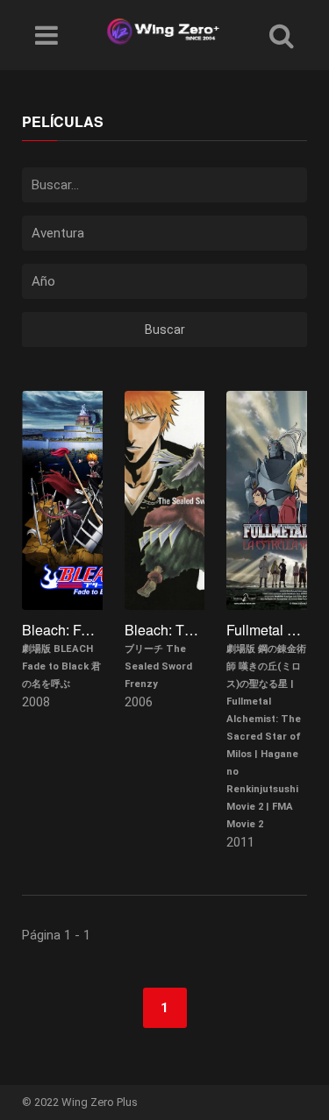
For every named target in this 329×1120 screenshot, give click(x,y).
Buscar (165, 330)
